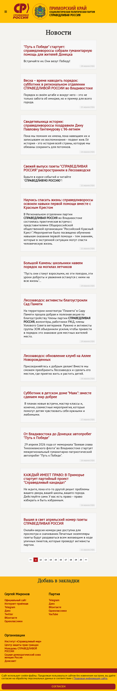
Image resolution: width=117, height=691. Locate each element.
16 (61, 560)
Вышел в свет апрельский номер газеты (59, 534)
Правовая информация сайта (90, 678)
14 (51, 560)
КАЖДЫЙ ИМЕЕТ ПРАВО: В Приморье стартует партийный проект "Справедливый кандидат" (59, 489)
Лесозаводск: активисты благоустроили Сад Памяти (59, 320)
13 (46, 560)
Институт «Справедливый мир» (23, 641)
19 (76, 560)
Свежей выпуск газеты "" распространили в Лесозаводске (59, 175)
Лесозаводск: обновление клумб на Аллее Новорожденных (59, 366)
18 (71, 560)
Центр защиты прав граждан (21, 645)
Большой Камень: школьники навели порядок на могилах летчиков (59, 273)
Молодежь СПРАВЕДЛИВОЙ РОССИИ (21, 650)
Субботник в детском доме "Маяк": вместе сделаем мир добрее (59, 406)
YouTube (53, 614)
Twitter (9, 614)
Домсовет (10, 661)
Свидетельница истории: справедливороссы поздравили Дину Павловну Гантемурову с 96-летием (59, 136)
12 (41, 560)
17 (66, 560)
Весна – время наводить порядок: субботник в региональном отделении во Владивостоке (59, 93)
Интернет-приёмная (16, 603)
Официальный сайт (15, 600)
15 (56, 560)
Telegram (10, 607)
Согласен (59, 686)
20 (81, 560)
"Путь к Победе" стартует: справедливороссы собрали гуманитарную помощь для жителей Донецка (59, 55)
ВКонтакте (11, 617)
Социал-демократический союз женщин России (23, 656)
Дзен (7, 610)
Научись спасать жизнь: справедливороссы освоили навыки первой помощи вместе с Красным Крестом (59, 223)
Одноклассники (13, 621)
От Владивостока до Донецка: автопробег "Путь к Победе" (59, 446)
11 (36, 560)
